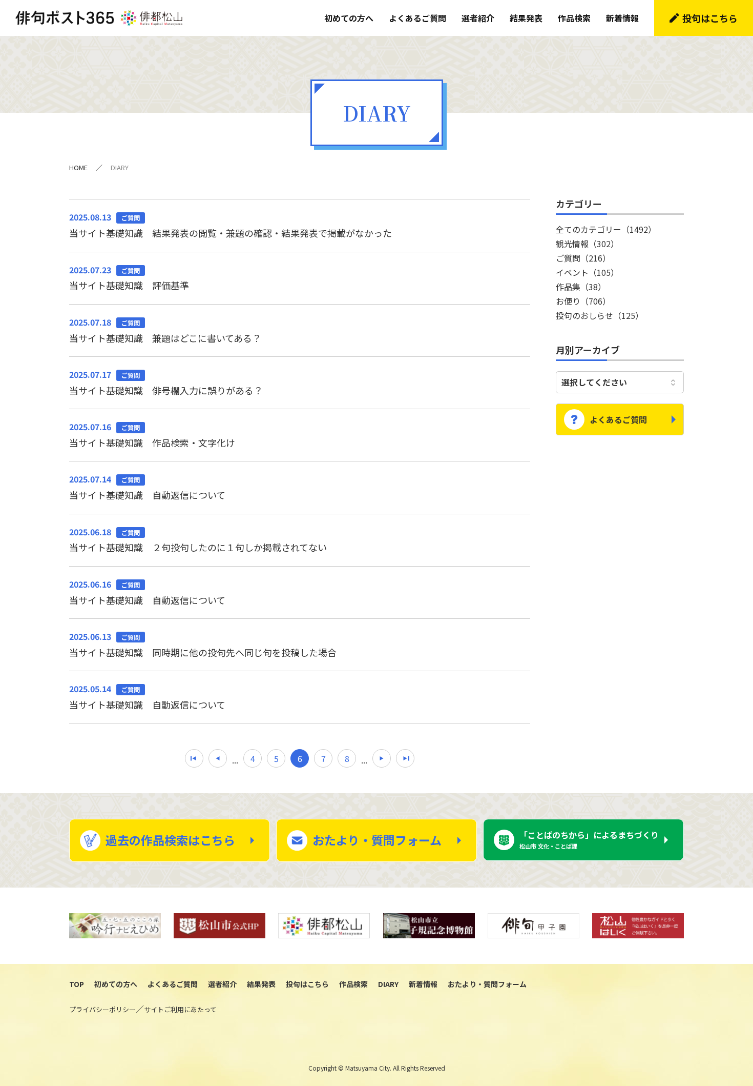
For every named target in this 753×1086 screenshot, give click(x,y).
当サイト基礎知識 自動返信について (147, 487)
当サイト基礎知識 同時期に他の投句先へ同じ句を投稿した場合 (203, 644)
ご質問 (583, 258)
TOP (76, 984)
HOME (78, 167)
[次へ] (381, 758)
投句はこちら (710, 18)
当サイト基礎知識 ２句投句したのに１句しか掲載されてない (198, 540)
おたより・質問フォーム (377, 840)
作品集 (581, 286)
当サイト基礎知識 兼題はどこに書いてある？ (165, 330)
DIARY (388, 984)
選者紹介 (478, 18)
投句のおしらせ (599, 315)
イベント (587, 272)
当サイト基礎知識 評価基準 (129, 278)
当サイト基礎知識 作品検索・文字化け (152, 434)
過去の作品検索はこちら (170, 840)
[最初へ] (194, 758)
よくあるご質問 (417, 18)
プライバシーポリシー (102, 1009)
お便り (583, 301)
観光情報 (587, 243)
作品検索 (574, 18)
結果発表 (526, 18)
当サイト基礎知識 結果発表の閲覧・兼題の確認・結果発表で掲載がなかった (230, 225)
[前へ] (217, 758)
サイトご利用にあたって (180, 1009)
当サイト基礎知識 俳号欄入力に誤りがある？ (166, 382)
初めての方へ (348, 18)
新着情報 (622, 18)
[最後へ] (405, 758)
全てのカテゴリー (606, 229)
